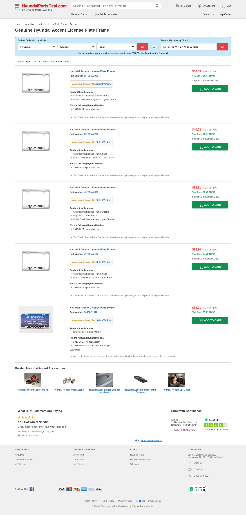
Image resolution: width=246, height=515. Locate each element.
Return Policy (107, 501)
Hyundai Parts (79, 14)
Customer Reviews (24, 459)
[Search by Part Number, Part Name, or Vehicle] (157, 6)
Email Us (198, 463)
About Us (19, 455)
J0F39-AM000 (91, 192)
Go (142, 46)
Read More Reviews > (151, 440)
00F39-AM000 (91, 76)
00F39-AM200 (91, 134)
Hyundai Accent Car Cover (176, 390)
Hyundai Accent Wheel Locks (69, 390)
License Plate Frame (57, 24)
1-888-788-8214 (202, 476)
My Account (78, 455)
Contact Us (208, 14)
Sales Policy (90, 501)
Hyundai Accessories (105, 14)
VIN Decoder (21, 464)
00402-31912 (90, 312)
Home (18, 24)
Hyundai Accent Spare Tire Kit (32, 390)
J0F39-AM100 (91, 254)
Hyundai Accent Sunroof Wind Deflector (140, 391)
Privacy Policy (125, 501)
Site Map (134, 464)
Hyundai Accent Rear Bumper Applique (104, 391)
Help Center (225, 14)
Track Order (78, 459)
